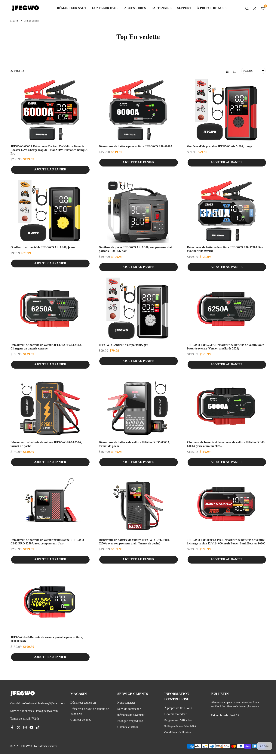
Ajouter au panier (50, 169)
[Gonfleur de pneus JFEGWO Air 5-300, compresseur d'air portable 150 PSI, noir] (138, 211)
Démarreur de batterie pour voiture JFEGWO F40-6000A (136, 146)
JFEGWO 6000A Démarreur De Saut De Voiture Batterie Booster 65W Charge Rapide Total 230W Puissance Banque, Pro (49, 150)
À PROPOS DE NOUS (211, 8)
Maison (14, 20)
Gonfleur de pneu (80, 719)
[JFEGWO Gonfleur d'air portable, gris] (138, 309)
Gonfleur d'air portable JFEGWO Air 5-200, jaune (43, 247)
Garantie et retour (127, 727)
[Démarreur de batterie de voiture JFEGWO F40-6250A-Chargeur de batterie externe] (50, 309)
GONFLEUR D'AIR (105, 8)
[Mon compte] (255, 8)
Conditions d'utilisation (178, 732)
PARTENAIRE (162, 8)
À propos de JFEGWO (178, 708)
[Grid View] (228, 70)
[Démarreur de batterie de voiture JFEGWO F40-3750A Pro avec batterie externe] (226, 211)
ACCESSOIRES (135, 8)
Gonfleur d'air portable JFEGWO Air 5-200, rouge (219, 146)
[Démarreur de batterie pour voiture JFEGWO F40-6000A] (138, 110)
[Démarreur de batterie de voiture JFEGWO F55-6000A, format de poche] (138, 406)
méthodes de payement (130, 714)
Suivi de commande (129, 708)
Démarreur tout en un (83, 702)
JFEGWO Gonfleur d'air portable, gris (123, 344)
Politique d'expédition (130, 721)
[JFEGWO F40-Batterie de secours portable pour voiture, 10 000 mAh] (50, 601)
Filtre (19, 70)
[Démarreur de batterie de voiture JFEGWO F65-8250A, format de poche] (50, 406)
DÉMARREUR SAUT (71, 8)
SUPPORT (184, 8)
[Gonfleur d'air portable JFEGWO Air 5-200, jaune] (50, 211)
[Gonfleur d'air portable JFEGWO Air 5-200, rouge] (226, 110)
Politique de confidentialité (180, 726)
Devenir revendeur (175, 714)
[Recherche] (247, 8)
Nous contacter (126, 702)
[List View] (235, 70)
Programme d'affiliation (178, 720)
